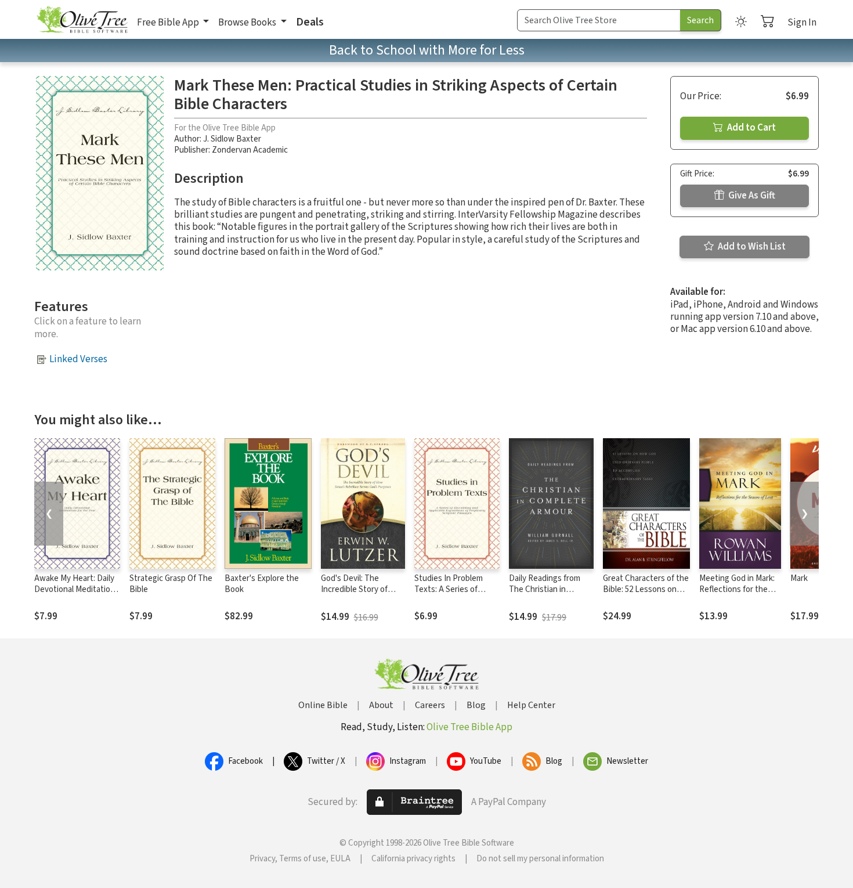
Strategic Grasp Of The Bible (170, 583)
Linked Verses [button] (78, 359)
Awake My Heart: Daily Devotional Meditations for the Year (76, 589)
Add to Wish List (751, 247)
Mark (799, 578)
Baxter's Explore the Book (262, 583)
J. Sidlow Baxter (232, 139)
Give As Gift (751, 196)
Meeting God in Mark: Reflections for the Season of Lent (737, 589)
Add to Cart (750, 128)
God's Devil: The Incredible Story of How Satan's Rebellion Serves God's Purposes (362, 595)
